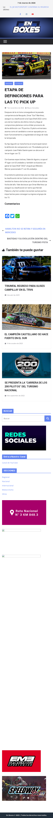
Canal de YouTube (10, 463)
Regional (6, 477)
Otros (4, 494)
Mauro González (33, 108)
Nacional (9, 83)
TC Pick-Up (18, 83)
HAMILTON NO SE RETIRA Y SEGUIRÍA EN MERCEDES (25, 230)
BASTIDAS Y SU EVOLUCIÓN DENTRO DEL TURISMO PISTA (27, 240)
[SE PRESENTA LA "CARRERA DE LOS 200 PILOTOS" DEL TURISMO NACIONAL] (26, 354)
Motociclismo (7, 490)
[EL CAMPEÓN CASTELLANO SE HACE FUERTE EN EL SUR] (26, 306)
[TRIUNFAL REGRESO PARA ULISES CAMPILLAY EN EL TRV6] (26, 257)
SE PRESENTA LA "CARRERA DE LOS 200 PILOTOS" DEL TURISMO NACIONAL (26, 386)
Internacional (8, 485)
